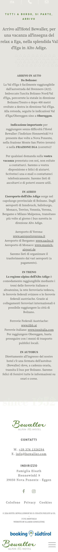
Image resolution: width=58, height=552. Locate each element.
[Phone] (30, 2)
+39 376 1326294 (31, 449)
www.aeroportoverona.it (29, 236)
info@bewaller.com (31, 454)
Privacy (30, 502)
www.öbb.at (29, 325)
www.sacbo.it (45, 241)
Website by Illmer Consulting (29, 522)
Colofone (13, 502)
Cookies (45, 502)
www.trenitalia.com (41, 330)
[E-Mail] (46, 2)
